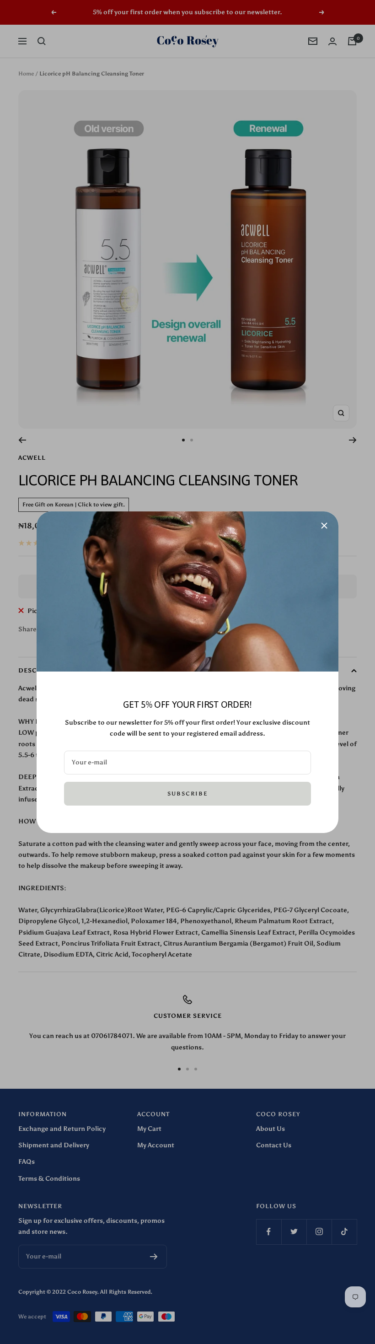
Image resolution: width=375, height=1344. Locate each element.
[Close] (324, 525)
